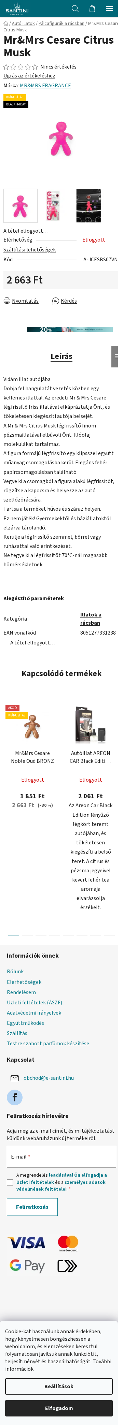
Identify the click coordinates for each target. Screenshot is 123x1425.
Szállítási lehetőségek (29, 249)
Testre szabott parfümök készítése (48, 1043)
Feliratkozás (32, 1207)
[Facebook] (15, 1097)
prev (7, 756)
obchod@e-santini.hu (49, 1078)
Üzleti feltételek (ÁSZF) (34, 1002)
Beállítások (58, 1386)
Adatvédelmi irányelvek (34, 1013)
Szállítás (17, 1033)
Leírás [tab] (61, 356)
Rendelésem (21, 992)
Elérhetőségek (24, 982)
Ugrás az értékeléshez (29, 75)
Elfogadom (59, 1408)
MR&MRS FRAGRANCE (45, 85)
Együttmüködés (25, 1023)
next (115, 756)
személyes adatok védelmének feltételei (61, 1186)
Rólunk (15, 971)
